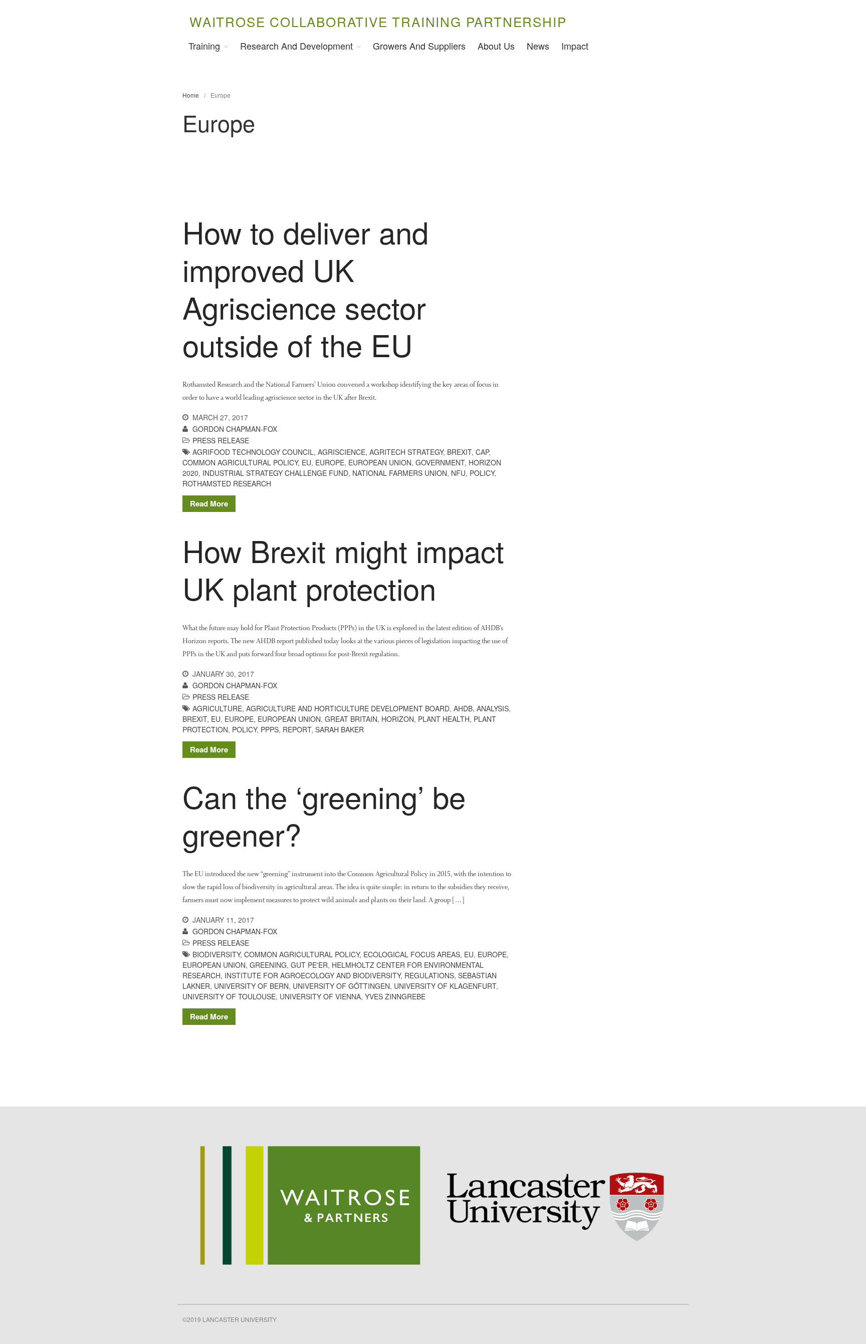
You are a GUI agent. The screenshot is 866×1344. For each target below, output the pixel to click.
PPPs (270, 729)
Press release (220, 440)
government (440, 462)
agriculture (217, 708)
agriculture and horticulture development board (348, 708)
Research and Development (296, 45)
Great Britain (351, 719)
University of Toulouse (229, 996)
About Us (496, 45)
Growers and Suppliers (419, 45)
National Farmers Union (399, 473)
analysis (493, 708)
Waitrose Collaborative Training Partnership (377, 21)
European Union (379, 462)
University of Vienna (320, 996)
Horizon (397, 719)
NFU (458, 473)
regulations (429, 975)
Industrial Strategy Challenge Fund (275, 473)
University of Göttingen (341, 986)
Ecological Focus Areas (411, 954)
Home (190, 95)
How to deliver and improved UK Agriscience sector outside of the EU (305, 288)
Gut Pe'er (309, 965)
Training (204, 45)
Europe (329, 462)
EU (306, 462)
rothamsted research (226, 483)
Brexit (459, 452)
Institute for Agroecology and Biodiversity (312, 975)
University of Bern (251, 986)
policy (482, 473)
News (538, 45)
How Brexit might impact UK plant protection (343, 568)
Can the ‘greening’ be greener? (324, 814)
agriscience (341, 452)
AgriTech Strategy (406, 452)
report (297, 729)
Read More (209, 503)
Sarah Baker (339, 729)
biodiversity (216, 954)
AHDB (463, 708)
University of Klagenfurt (445, 986)
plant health (444, 719)
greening (268, 965)
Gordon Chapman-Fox (234, 429)
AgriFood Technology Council (253, 452)
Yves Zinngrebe (395, 996)
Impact (574, 45)
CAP (482, 452)
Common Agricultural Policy (240, 462)
